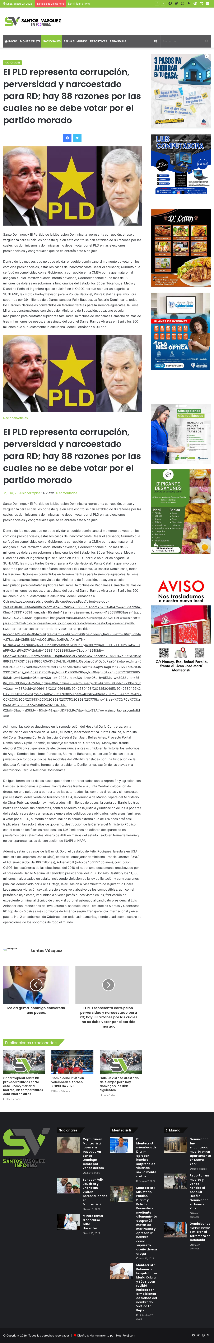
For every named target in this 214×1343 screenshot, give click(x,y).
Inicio (12, 41)
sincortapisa (31, 493)
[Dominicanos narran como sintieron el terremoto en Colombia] (175, 1229)
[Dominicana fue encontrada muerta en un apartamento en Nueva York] (175, 1145)
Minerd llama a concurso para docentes (93, 1222)
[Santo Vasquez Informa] (35, 21)
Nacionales (52, 41)
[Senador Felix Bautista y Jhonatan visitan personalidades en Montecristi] (68, 1185)
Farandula (118, 41)
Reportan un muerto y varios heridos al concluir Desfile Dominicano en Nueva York (199, 1191)
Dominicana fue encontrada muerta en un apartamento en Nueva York (200, 1151)
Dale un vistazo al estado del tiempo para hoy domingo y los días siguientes (119, 1084)
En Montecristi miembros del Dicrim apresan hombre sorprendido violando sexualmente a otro (146, 1157)
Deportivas (98, 41)
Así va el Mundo (75, 41)
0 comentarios (66, 493)
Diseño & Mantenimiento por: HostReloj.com (106, 1335)
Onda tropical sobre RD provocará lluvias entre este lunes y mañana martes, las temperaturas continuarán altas (23, 1086)
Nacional (9, 418)
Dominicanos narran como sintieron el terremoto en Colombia (200, 1232)
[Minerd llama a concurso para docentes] (68, 1222)
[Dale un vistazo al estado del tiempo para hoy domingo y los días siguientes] (121, 1062)
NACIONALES (12, 62)
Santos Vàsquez (46, 950)
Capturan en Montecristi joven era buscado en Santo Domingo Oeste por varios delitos (93, 1153)
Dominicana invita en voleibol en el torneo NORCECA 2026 (106, 3)
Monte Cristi (30, 41)
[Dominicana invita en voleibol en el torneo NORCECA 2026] (72, 1062)
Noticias (22, 418)
